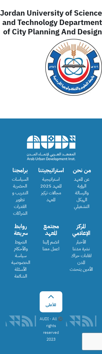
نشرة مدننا (81, 248)
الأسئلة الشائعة (20, 273)
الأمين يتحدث (81, 269)
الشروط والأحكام (21, 245)
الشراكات (20, 213)
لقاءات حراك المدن (81, 259)
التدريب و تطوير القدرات (20, 200)
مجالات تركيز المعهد (51, 196)
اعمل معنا (51, 248)
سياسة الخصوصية (20, 259)
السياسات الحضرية (20, 183)
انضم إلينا (51, 242)
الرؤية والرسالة (82, 189)
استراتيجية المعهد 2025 (51, 183)
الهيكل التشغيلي (82, 203)
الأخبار (81, 242)
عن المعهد (82, 179)
